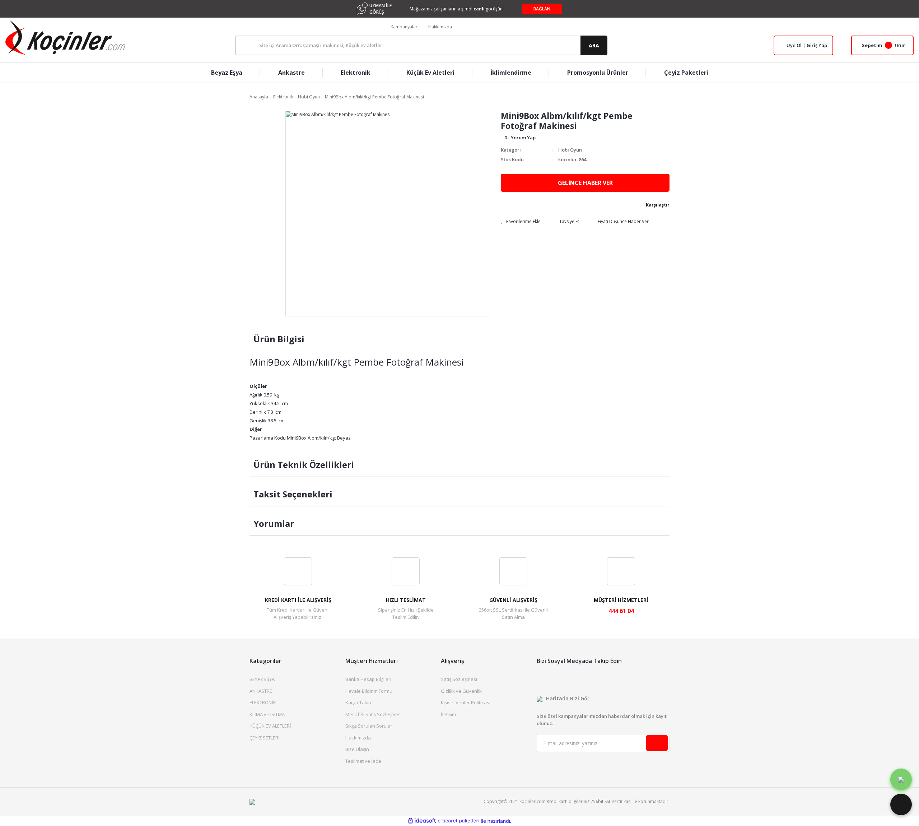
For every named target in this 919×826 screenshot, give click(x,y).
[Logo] (65, 37)
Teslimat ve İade (363, 761)
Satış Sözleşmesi (459, 679)
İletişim (448, 714)
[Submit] (657, 743)
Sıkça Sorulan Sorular (368, 726)
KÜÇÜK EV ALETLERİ (270, 726)
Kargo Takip (358, 702)
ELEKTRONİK (262, 702)
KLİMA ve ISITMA (267, 714)
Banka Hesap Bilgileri (368, 679)
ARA (594, 45)
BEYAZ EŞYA (262, 679)
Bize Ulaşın (357, 749)
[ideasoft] (421, 821)
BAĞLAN (541, 9)
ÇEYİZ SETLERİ (264, 737)
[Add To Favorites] (521, 221)
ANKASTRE (260, 691)
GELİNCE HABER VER (585, 183)
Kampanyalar (404, 27)
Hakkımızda (440, 27)
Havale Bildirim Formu (368, 691)
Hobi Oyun (570, 150)
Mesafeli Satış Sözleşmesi (373, 714)
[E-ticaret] (459, 821)
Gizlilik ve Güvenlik (461, 691)
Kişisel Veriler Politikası (465, 702)
